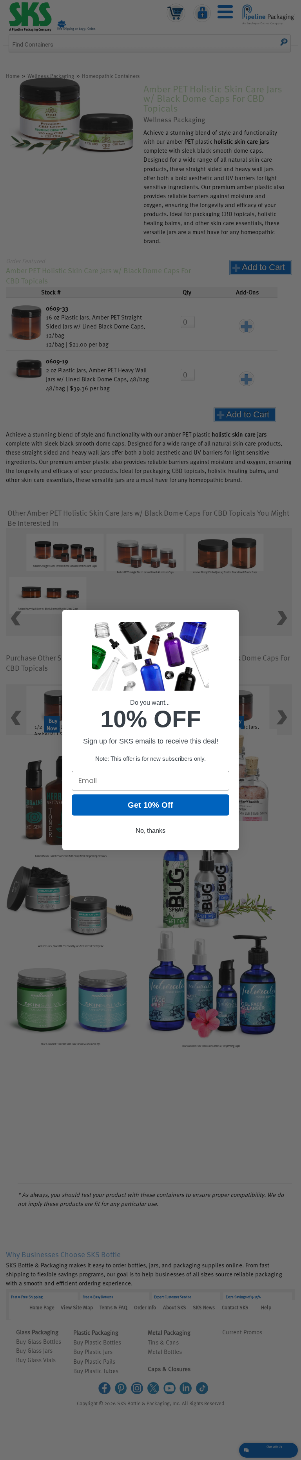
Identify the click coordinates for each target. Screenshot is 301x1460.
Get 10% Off (150, 805)
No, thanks (150, 830)
